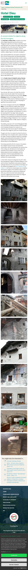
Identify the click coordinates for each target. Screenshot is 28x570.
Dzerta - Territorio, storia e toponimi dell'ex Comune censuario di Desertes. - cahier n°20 (14, 464)
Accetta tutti (14, 555)
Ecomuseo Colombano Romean (12, 461)
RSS (4, 510)
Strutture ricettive (8, 17)
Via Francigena (5, 19)
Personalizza (14, 560)
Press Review (6, 502)
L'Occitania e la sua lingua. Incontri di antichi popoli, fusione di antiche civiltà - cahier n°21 (15, 470)
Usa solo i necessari (14, 564)
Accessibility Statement (9, 500)
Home (2, 7)
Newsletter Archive (8, 508)
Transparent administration (11, 494)
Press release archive (9, 505)
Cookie (5, 491)
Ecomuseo (17, 17)
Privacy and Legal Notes (9, 497)
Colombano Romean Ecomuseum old (13, 7)
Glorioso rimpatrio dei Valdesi (17, 19)
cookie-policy (8, 552)
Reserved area (7, 489)
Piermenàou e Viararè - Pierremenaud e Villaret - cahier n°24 (14, 474)
